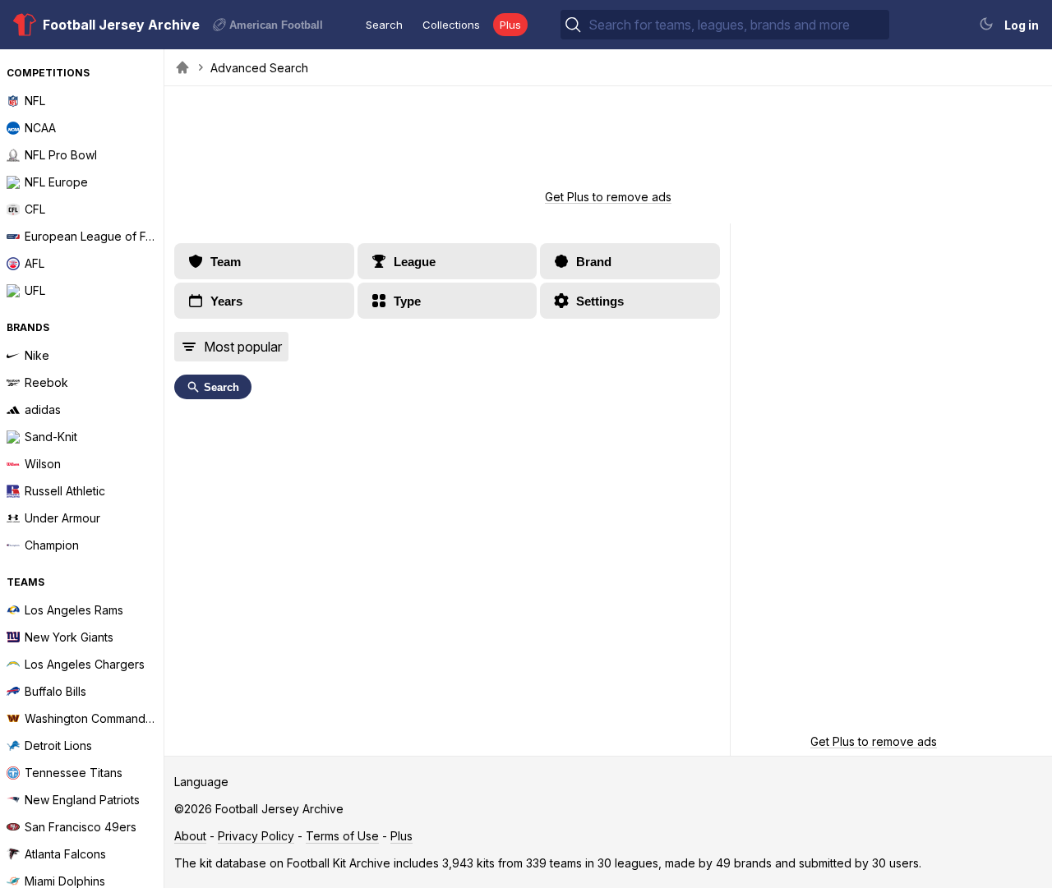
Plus (510, 24)
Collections (451, 24)
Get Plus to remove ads (608, 197)
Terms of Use (342, 836)
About (190, 836)
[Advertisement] (608, 143)
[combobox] (737, 24)
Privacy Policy (256, 836)
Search (384, 24)
